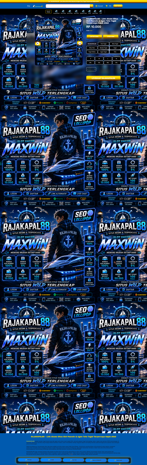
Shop (28, 6)
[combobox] (68, 6)
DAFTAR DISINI (94, 36)
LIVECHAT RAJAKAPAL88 (103, 78)
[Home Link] (38, 6)
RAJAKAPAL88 (30, 441)
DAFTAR (74, 460)
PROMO (30, 460)
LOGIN (52, 460)
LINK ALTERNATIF (96, 460)
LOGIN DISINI (110, 36)
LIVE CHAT (119, 460)
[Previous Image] (38, 43)
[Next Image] (80, 43)
